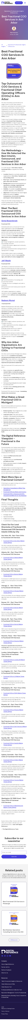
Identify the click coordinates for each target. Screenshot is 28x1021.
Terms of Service (5, 1011)
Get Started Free (19, 2)
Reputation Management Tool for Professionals (13, 992)
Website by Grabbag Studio (8, 1008)
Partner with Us (5, 967)
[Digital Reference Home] (7, 3)
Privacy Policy (4, 1014)
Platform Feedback (6, 970)
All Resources (14, 940)
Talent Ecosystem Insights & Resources (11, 981)
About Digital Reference (7, 964)
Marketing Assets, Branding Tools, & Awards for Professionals (13, 996)
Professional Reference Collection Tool (11, 990)
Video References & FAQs (8, 984)
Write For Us (4, 973)
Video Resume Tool (6, 987)
